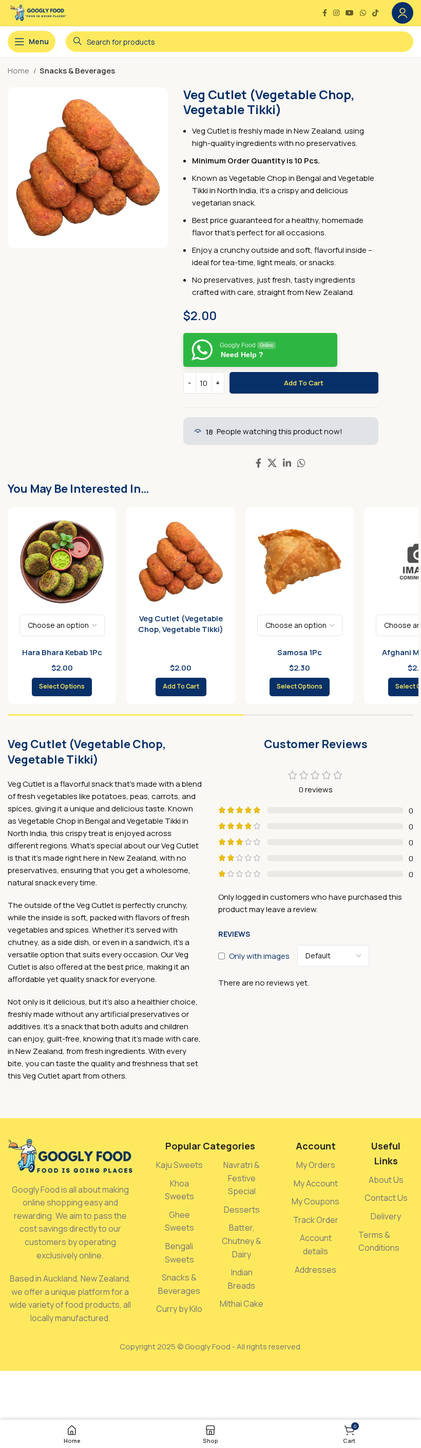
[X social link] (272, 463)
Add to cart (303, 382)
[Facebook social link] (324, 13)
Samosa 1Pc (299, 652)
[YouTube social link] (349, 13)
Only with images (259, 955)
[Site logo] (38, 12)
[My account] (402, 13)
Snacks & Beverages (77, 70)
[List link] (179, 1165)
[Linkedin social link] (287, 463)
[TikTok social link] (375, 13)
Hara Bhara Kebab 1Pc (62, 652)
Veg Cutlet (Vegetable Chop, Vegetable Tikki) (180, 624)
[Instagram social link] (336, 13)
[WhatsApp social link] (363, 13)
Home (19, 70)
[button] (181, 687)
